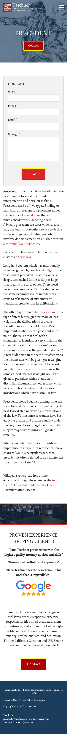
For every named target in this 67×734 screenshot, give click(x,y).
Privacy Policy (25, 700)
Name (12, 91)
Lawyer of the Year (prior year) (18, 722)
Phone (12, 105)
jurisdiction (31, 244)
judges (49, 270)
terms (56, 480)
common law (14, 244)
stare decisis (32, 215)
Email (12, 119)
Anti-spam (39, 700)
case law (25, 257)
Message (14, 134)
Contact (33, 45)
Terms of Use (10, 700)
